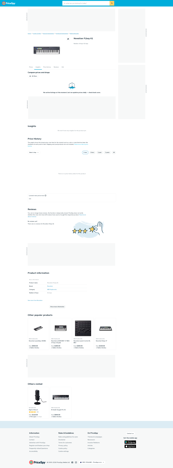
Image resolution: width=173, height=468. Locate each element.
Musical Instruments (48, 33)
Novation (50, 286)
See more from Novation (35, 300)
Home (29, 33)
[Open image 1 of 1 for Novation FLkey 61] (47, 50)
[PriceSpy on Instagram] (76, 462)
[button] (33, 76)
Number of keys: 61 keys (81, 43)
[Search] (112, 3)
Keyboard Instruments (62, 33)
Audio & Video (37, 33)
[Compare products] (68, 39)
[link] (38, 334)
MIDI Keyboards (74, 33)
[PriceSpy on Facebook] (72, 462)
